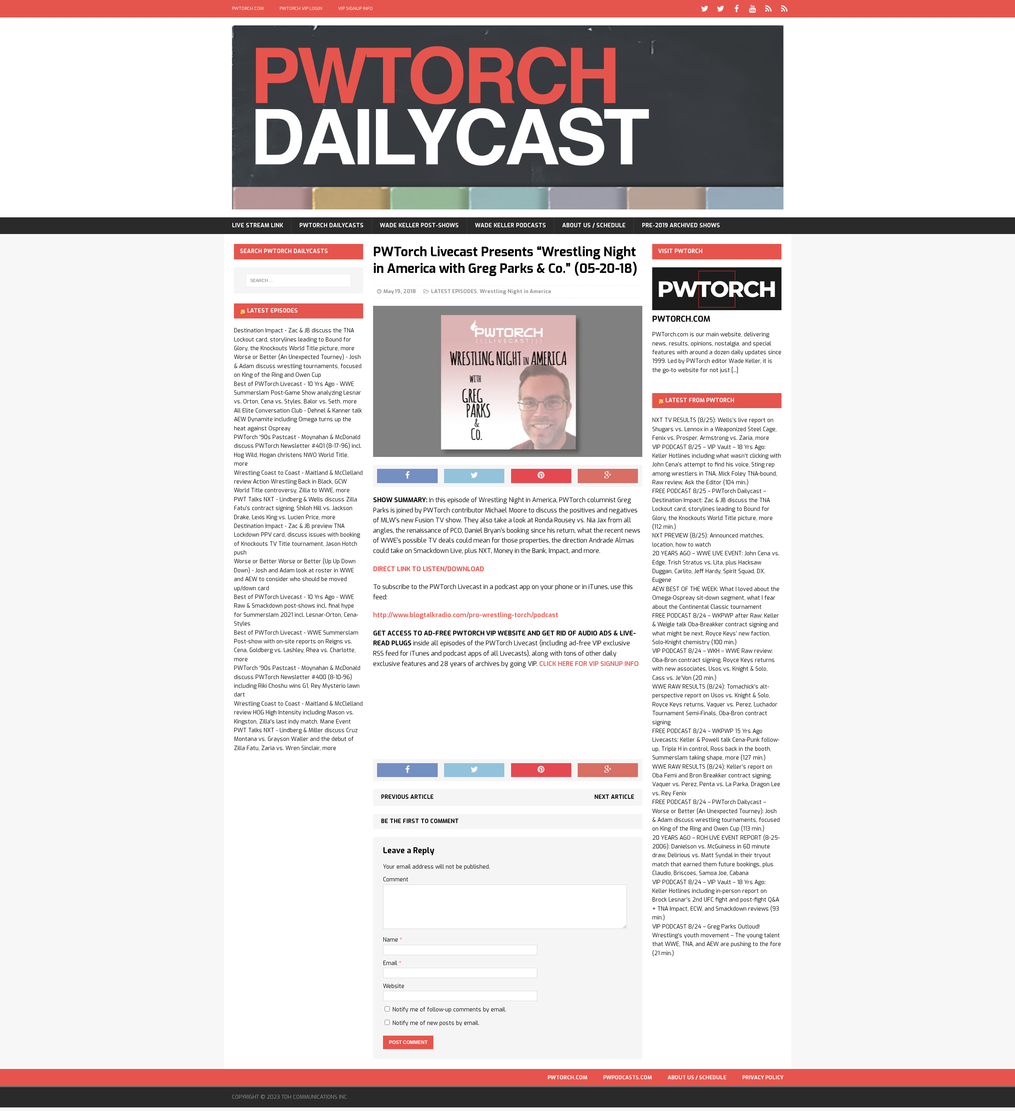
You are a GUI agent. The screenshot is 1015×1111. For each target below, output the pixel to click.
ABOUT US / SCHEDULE (594, 225)
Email (391, 963)
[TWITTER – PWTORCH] (705, 8)
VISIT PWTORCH (680, 251)
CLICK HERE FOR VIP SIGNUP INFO (589, 664)
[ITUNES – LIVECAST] (768, 8)
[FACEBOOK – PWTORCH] (737, 8)
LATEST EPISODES (454, 291)
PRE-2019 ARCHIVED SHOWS (681, 225)
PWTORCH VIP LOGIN (301, 9)
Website (393, 986)
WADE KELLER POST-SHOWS (419, 225)
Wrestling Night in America (515, 291)
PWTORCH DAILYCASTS (331, 225)
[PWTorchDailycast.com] (507, 117)
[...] (735, 370)
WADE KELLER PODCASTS (510, 225)
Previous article (407, 797)
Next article (614, 797)
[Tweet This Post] (474, 476)
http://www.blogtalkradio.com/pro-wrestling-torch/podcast (465, 615)
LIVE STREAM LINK (257, 225)
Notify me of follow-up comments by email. (449, 1009)
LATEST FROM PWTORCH (699, 400)
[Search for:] (298, 280)
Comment (395, 879)
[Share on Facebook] (407, 476)
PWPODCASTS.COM (627, 1077)
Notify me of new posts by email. (436, 1023)
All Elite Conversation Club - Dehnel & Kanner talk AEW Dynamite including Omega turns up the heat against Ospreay (298, 419)
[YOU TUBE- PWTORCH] (752, 8)
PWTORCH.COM (248, 9)
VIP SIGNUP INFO (355, 9)
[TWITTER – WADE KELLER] (721, 8)
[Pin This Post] (541, 476)
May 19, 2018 (399, 291)
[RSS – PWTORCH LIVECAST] (784, 8)
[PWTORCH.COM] (716, 305)
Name (391, 940)
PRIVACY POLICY (762, 1077)
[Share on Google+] (608, 476)
